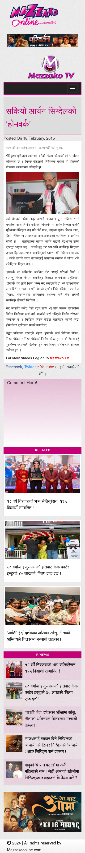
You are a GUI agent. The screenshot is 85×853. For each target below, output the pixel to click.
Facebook (13, 366)
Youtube (47, 366)
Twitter (30, 366)
